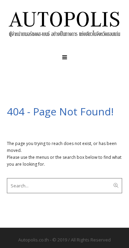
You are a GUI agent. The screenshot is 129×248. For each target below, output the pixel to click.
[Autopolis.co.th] (64, 24)
